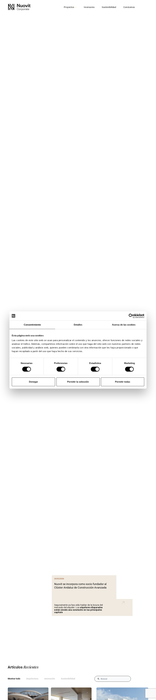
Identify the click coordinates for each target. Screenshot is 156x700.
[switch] (61, 369)
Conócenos (129, 7)
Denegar (33, 381)
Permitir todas (122, 381)
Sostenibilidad (109, 7)
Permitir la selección (78, 381)
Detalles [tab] (78, 324)
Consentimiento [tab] (32, 324)
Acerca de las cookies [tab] (123, 324)
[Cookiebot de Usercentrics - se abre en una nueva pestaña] (131, 316)
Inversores (89, 7)
